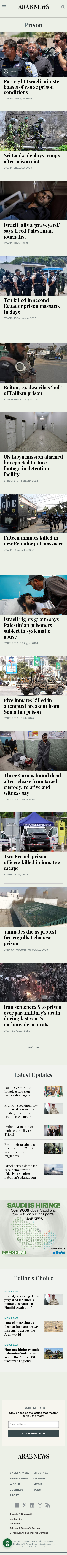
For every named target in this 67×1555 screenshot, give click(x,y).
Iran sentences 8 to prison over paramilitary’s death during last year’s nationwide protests (33, 1016)
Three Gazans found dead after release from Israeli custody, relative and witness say (32, 784)
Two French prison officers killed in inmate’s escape (32, 862)
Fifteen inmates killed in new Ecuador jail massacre (33, 540)
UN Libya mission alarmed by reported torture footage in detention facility (33, 465)
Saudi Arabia (19, 1472)
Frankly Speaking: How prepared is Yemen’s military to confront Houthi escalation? (21, 1111)
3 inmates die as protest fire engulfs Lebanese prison (30, 937)
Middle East (11, 1291)
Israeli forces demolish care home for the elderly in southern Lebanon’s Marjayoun (20, 1171)
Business (17, 1489)
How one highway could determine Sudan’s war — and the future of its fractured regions (22, 1355)
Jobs (37, 1489)
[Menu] (4, 7)
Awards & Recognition (22, 1514)
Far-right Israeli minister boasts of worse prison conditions (32, 86)
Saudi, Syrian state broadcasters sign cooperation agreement (21, 1091)
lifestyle (41, 1472)
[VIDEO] (33, 54)
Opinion (39, 1478)
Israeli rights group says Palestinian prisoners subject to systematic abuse (31, 628)
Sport (14, 1495)
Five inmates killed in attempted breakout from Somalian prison (31, 706)
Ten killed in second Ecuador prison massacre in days (32, 306)
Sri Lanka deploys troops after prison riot (32, 158)
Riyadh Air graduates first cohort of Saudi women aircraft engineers (19, 1150)
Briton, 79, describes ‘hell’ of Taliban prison (33, 390)
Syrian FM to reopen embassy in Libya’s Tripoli (19, 1130)
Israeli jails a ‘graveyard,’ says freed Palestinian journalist (32, 231)
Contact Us (16, 1518)
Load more (33, 1047)
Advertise (15, 1523)
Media (38, 1484)
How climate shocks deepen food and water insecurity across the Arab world (21, 1328)
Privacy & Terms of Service (25, 1528)
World (15, 1484)
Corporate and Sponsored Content (29, 1532)
